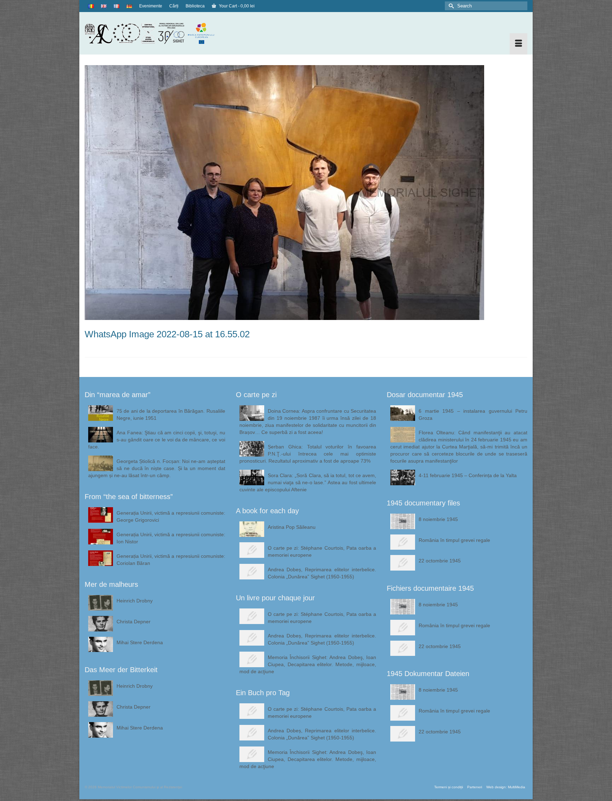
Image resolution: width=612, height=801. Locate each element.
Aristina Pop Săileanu (292, 527)
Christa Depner (134, 621)
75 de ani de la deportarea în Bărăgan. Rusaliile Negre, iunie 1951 (171, 414)
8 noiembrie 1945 (438, 519)
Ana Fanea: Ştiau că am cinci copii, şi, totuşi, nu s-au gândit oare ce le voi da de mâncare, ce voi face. (156, 440)
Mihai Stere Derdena (140, 642)
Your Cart (236, 6)
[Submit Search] (450, 5)
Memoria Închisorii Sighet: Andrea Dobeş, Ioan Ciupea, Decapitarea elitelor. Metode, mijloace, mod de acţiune (307, 664)
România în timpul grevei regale (454, 540)
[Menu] (518, 44)
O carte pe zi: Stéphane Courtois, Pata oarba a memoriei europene (322, 551)
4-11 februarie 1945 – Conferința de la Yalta (468, 475)
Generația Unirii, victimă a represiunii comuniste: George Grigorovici (171, 516)
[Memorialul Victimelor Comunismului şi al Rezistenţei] (155, 33)
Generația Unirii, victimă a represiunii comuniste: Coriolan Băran (171, 559)
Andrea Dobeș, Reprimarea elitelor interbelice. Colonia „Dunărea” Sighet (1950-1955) (322, 573)
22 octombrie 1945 (440, 560)
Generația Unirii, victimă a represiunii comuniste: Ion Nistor (171, 538)
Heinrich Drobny (135, 600)
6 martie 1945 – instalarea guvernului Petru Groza (473, 414)
